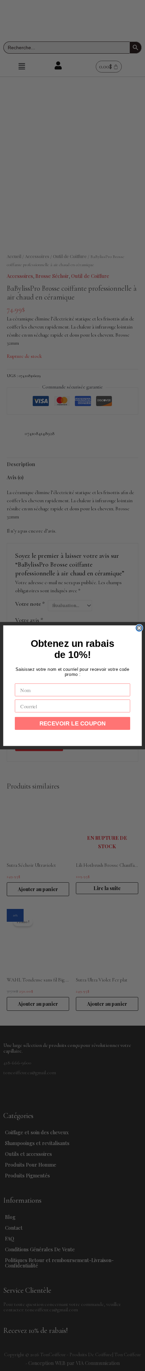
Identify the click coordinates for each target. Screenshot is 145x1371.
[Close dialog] (139, 628)
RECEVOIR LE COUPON (72, 723)
